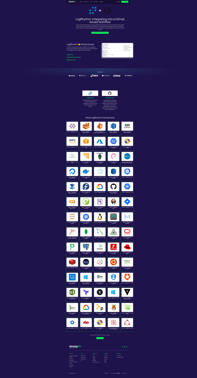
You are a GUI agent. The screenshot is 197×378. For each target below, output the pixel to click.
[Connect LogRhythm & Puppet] (99, 309)
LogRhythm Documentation (74, 57)
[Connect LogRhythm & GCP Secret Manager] (86, 309)
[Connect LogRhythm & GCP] (99, 188)
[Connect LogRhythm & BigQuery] (113, 143)
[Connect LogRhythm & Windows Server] (86, 279)
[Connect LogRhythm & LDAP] (86, 324)
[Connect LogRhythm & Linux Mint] (127, 309)
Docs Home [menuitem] (83, 355)
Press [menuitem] (105, 362)
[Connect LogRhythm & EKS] (127, 173)
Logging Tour (70, 54)
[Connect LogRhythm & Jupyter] (72, 219)
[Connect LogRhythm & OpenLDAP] (72, 309)
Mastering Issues (71, 60)
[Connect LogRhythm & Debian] (113, 158)
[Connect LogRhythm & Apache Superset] (127, 128)
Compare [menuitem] (71, 366)
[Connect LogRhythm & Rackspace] (113, 249)
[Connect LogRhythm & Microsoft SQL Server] (72, 234)
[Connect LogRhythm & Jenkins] (113, 203)
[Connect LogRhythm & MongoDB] (86, 234)
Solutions (86, 1)
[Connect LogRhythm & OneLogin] (99, 294)
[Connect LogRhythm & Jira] (127, 203)
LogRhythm (90, 98)
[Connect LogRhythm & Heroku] (99, 203)
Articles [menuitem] (94, 357)
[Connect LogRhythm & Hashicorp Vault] (127, 294)
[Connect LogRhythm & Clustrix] (86, 158)
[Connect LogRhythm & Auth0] (127, 279)
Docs (90, 1)
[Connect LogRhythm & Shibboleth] (113, 309)
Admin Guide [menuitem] (83, 359)
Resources (95, 1)
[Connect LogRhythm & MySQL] (99, 234)
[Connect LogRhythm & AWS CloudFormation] (72, 294)
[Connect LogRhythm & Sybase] (86, 264)
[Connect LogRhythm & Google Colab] (72, 203)
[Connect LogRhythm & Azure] (99, 143)
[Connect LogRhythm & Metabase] (127, 219)
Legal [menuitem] (105, 360)
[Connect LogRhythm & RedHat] (127, 249)
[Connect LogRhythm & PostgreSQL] (86, 249)
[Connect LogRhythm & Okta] (72, 324)
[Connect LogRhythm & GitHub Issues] (113, 188)
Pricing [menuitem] (70, 363)
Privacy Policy (106, 373)
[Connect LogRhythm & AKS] (72, 128)
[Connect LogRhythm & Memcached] (113, 219)
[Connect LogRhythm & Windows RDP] (72, 279)
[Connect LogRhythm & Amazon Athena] (86, 128)
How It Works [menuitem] (71, 360)
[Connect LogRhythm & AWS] (72, 143)
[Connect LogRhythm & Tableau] (99, 264)
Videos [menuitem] (94, 359)
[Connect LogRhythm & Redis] (72, 264)
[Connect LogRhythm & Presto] (99, 249)
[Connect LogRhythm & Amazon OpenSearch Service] (99, 128)
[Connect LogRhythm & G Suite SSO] (113, 279)
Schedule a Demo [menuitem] (120, 357)
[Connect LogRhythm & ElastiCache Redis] (72, 188)
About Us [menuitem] (106, 355)
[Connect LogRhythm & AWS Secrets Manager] (113, 324)
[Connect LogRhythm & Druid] (99, 173)
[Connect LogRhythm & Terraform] (86, 294)
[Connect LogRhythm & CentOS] (127, 143)
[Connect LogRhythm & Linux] (99, 219)
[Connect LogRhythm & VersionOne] (127, 264)
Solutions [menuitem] (71, 358)
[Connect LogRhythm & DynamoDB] (113, 173)
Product (81, 1)
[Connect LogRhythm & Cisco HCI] (72, 158)
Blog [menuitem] (93, 355)
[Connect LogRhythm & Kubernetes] (86, 219)
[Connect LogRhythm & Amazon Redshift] (113, 128)
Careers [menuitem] (105, 357)
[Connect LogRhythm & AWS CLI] (86, 143)
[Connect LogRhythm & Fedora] (86, 188)
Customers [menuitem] (71, 365)
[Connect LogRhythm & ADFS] (113, 294)
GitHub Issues (109, 98)
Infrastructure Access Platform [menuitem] (73, 356)
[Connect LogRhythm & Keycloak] (99, 279)
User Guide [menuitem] (83, 357)
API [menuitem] (81, 360)
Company (101, 1)
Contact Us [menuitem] (119, 355)
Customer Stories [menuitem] (96, 362)
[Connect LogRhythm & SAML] (127, 324)
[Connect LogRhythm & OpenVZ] (113, 234)
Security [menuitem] (106, 359)
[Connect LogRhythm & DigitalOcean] (72, 173)
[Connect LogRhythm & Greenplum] (86, 203)
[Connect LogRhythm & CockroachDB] (99, 158)
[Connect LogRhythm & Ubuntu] (113, 264)
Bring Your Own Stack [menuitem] (73, 361)
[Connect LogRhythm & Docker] (86, 173)
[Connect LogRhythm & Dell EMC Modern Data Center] (127, 158)
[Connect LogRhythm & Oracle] (127, 234)
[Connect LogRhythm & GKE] (127, 188)
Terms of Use (124, 373)
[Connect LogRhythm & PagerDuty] (72, 249)
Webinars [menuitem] (94, 360)
